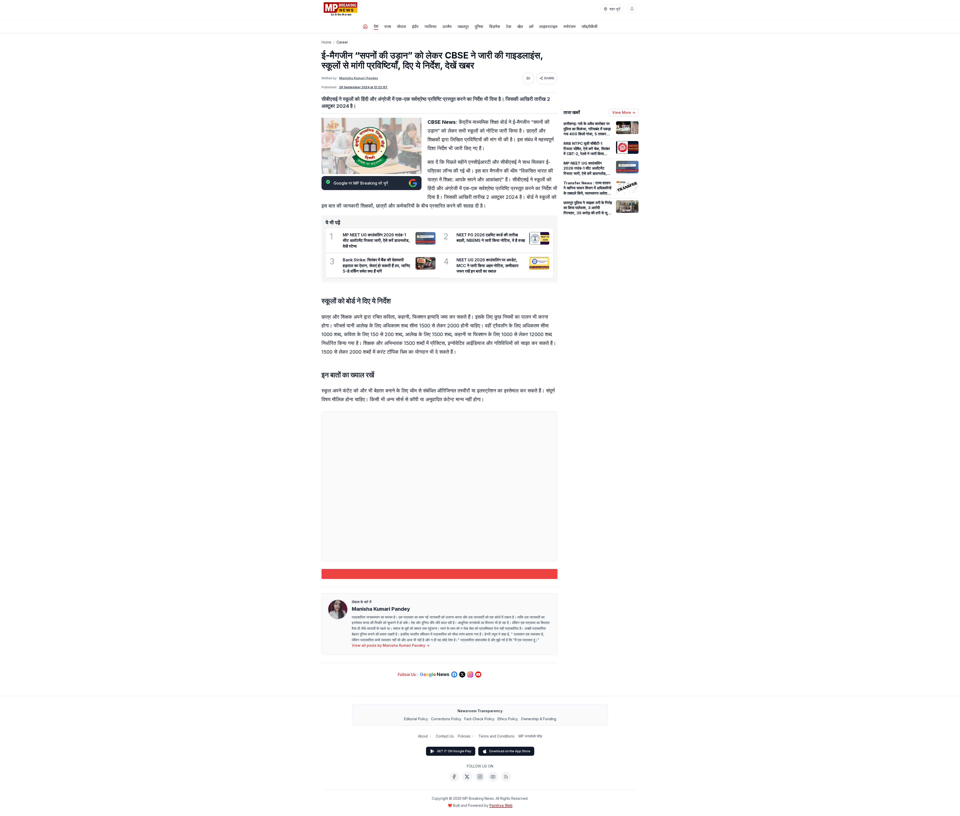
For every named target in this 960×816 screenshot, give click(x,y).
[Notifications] (632, 9)
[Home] (365, 26)
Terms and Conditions (496, 736)
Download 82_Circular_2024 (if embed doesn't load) (439, 574)
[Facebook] (454, 777)
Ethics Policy (508, 719)
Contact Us (445, 736)
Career (342, 42)
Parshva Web (501, 805)
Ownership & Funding (538, 719)
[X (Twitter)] (467, 777)
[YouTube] (493, 777)
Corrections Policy (446, 719)
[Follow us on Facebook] (454, 674)
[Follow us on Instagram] (470, 674)
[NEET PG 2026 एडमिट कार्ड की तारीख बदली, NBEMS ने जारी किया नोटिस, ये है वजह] (539, 238)
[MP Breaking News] (341, 9)
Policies (464, 736)
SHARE (549, 78)
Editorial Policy (416, 719)
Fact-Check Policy (479, 719)
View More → (623, 112)
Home (326, 42)
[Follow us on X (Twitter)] (462, 674)
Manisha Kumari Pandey (358, 78)
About (423, 736)
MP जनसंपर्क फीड (530, 736)
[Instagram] (480, 777)
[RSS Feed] (506, 777)
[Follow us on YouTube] (478, 674)
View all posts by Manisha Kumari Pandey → (391, 645)
